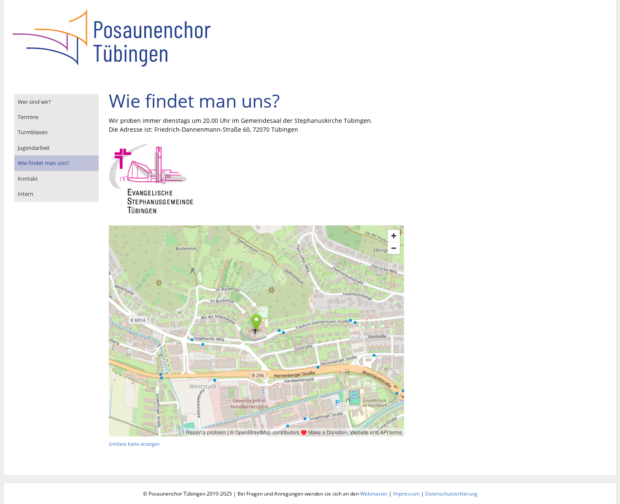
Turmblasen (33, 132)
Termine (28, 117)
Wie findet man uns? (43, 163)
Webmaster (374, 493)
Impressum (406, 493)
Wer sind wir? (34, 102)
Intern (25, 194)
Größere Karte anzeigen (134, 444)
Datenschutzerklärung (451, 493)
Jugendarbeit (34, 148)
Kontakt (28, 178)
